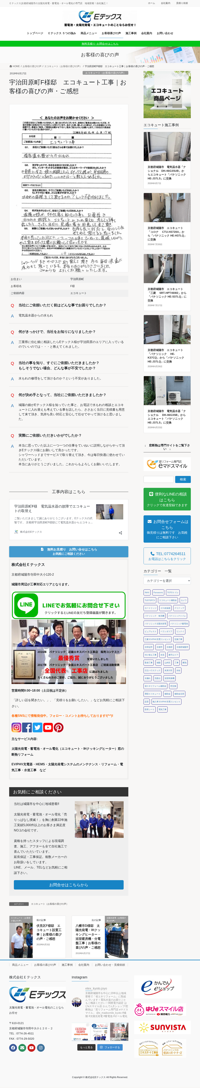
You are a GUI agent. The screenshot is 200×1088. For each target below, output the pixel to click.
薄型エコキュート (152, 694)
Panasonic (158, 592)
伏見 (162, 655)
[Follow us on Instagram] (41, 1048)
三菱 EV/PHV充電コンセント (157, 639)
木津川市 (168, 670)
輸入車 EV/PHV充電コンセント (166, 702)
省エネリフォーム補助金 (155, 686)
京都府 (169, 647)
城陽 (159, 663)
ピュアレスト (150, 631)
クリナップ (179, 608)
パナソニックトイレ (177, 616)
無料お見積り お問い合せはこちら (70, 551)
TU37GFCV (150, 600)
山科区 (168, 663)
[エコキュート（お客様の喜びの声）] (21, 930)
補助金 (167, 694)
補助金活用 (179, 694)
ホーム (151, 3)
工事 (177, 663)
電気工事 (162, 709)
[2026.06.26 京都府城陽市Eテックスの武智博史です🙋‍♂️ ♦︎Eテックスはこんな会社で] (100, 1032)
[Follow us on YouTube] (31, 1048)
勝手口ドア (173, 655)
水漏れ (148, 678)
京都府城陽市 (182, 647)
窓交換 (173, 686)
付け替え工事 (150, 655)
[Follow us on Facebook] (13, 1048)
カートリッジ (150, 608)
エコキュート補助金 (168, 600)
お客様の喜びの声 (45, 964)
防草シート (149, 709)
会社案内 (165, 3)
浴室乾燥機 (169, 678)
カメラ (184, 600)
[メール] (22, 1048)
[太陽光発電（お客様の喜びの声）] (116, 930)
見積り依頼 (182, 3)
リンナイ (180, 631)
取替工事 (149, 663)
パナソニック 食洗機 (154, 616)
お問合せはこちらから (68, 885)
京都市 (159, 647)
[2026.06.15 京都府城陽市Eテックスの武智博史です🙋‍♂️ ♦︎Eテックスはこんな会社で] (119, 1032)
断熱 (185, 663)
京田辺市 (149, 647)
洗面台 (158, 678)
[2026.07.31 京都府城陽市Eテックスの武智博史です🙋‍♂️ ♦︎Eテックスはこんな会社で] (81, 1032)
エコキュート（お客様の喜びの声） (105, 72)
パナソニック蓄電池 (179, 624)
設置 (147, 702)
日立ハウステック (152, 670)
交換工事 (178, 639)
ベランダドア (166, 631)
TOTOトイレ (173, 592)
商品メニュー (20, 964)
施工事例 (67, 964)
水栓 (178, 670)
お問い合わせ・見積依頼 (110, 964)
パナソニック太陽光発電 (155, 624)
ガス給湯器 (165, 608)
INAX (147, 592)
